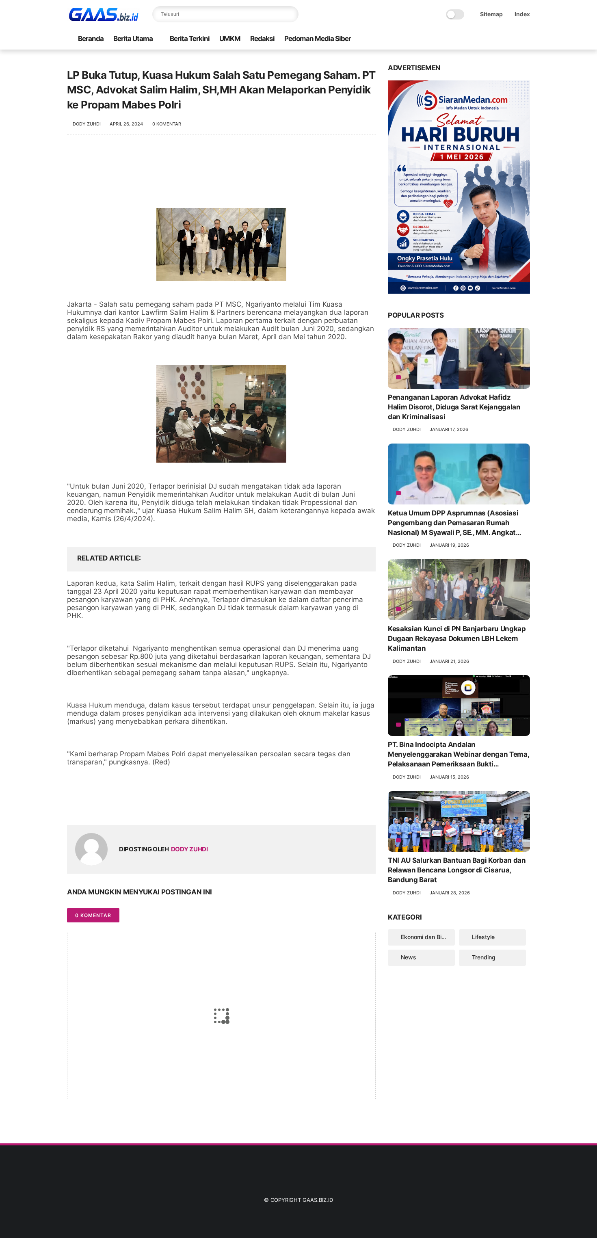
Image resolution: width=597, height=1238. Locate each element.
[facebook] (74, 806)
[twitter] (90, 806)
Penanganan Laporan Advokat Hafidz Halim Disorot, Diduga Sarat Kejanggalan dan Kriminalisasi (454, 407)
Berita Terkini (190, 39)
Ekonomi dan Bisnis (426, 936)
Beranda (91, 39)
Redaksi (262, 39)
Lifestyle (483, 936)
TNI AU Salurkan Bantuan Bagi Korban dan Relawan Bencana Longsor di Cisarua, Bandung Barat (457, 870)
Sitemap (491, 14)
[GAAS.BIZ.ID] (103, 19)
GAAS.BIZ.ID (318, 1200)
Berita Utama (133, 39)
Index (522, 14)
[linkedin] (139, 806)
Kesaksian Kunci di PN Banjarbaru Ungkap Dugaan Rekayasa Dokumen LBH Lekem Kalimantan (457, 638)
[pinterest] (123, 806)
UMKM (229, 39)
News (408, 957)
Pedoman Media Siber (317, 39)
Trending (483, 957)
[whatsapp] (107, 806)
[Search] (290, 14)
